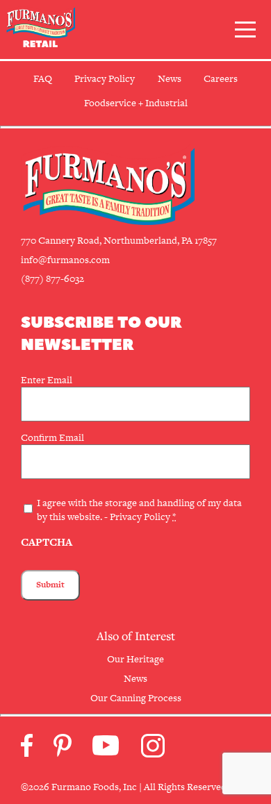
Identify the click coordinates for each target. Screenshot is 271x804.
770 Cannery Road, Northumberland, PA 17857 (119, 240)
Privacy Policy (140, 517)
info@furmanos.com (65, 260)
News (135, 678)
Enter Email (46, 380)
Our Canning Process (135, 698)
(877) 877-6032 (52, 278)
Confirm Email (52, 437)
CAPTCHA (46, 542)
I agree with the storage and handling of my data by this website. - (139, 510)
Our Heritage (135, 659)
